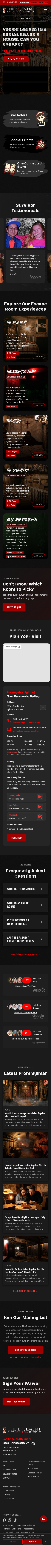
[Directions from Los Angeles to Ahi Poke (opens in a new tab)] (40, 807)
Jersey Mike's (15, 795)
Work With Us (33, 1477)
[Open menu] (45, 10)
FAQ (4, 1466)
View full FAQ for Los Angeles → (25, 954)
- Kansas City (8, 1498)
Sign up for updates (25, 1349)
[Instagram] (9, 1520)
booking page (12, 752)
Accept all (33, 1542)
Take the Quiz (14, 607)
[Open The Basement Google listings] (36, 277)
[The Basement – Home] (25, 1430)
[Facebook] (4, 1520)
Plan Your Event (9, 1470)
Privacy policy (35, 1357)
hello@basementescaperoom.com (29, 727)
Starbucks (13, 815)
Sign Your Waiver (16, 1401)
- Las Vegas (8, 1494)
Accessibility (29, 1529)
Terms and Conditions (12, 1529)
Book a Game (8, 1462)
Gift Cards (7, 1478)
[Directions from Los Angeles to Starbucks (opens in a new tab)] (40, 817)
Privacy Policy (34, 1537)
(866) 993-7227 (20, 719)
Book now (25, 18)
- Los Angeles (8, 1490)
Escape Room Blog (36, 1473)
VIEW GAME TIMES (16, 59)
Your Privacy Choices (26, 1525)
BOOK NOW (16, 837)
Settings (13, 1542)
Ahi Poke (13, 805)
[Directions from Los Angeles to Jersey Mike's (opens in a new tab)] (40, 797)
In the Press (33, 1469)
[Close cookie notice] (45, 1541)
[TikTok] (15, 1520)
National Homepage (11, 1486)
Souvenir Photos (10, 1474)
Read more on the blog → (25, 1290)
